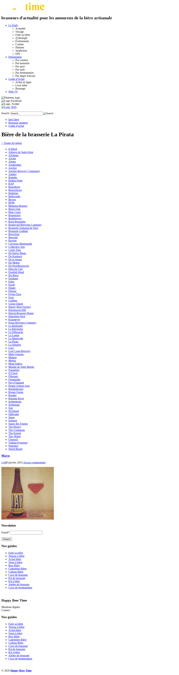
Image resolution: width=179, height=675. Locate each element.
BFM (11, 202)
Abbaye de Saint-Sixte (20, 152)
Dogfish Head (16, 272)
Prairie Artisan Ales (19, 385)
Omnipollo (14, 379)
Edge (11, 281)
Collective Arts (16, 246)
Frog (11, 297)
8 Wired (12, 149)
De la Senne (15, 259)
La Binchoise (15, 329)
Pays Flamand (16, 382)
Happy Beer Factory (19, 306)
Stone (11, 417)
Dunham (13, 278)
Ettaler (12, 287)
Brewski (13, 237)
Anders (12, 174)
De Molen (14, 262)
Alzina (12, 161)
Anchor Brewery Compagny (24, 171)
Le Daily (13, 25)
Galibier (12, 300)
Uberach (13, 439)
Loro (11, 347)
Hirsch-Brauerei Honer (21, 313)
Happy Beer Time (21, 670)
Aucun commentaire (34, 462)
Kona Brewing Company (22, 322)
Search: (5, 113)
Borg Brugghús (17, 221)
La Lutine (13, 335)
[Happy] (23, 10)
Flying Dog (14, 294)
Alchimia (13, 155)
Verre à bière (15, 562)
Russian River (16, 398)
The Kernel (14, 433)
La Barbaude (15, 325)
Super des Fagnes (18, 423)
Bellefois (13, 193)
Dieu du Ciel (15, 269)
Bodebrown (15, 218)
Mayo (5, 455)
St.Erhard (13, 411)
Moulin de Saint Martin (21, 366)
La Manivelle (15, 338)
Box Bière (14, 565)
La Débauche (15, 332)
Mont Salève (15, 363)
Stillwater (13, 414)
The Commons (16, 430)
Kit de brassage (16, 578)
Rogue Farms (15, 392)
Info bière (13, 119)
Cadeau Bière (15, 571)
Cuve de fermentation (20, 587)
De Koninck (15, 256)
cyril (3, 462)
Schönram (14, 404)
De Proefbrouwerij (18, 265)
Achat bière (14, 559)
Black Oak (14, 209)
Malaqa (12, 357)
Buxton (12, 240)
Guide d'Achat (16, 79)
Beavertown (15, 190)
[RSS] (9, 107)
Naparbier (13, 370)
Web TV (13, 91)
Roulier (12, 395)
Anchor (12, 167)
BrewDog (13, 234)
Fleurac (12, 291)
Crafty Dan (14, 250)
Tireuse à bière (16, 555)
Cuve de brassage (18, 574)
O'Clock (13, 373)
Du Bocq (13, 275)
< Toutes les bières (11, 143)
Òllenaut (13, 376)
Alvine (12, 158)
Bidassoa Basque (17, 205)
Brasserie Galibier (18, 231)
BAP (11, 183)
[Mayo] (27, 518)
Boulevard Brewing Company (25, 224)
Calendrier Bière (17, 568)
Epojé (11, 284)
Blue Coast (14, 212)
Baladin (12, 177)
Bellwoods (14, 196)
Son (10, 407)
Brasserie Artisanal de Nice (23, 227)
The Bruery (14, 426)
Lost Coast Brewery (19, 351)
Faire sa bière (15, 552)
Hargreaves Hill (17, 310)
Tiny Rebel (14, 436)
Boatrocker (14, 215)
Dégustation (15, 56)
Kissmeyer (14, 319)
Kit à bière (14, 581)
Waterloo (13, 445)
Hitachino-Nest (16, 316)
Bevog (12, 199)
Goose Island (15, 303)
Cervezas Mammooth (20, 243)
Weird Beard (15, 448)
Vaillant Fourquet (17, 442)
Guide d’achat (16, 125)
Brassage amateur (18, 122)
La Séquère (14, 344)
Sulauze (12, 420)
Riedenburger (15, 388)
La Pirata (13, 341)
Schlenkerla (14, 401)
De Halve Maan (17, 253)
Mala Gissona (16, 354)
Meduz (12, 360)
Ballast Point (15, 180)
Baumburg (14, 186)
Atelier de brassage (18, 584)
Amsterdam (14, 164)
